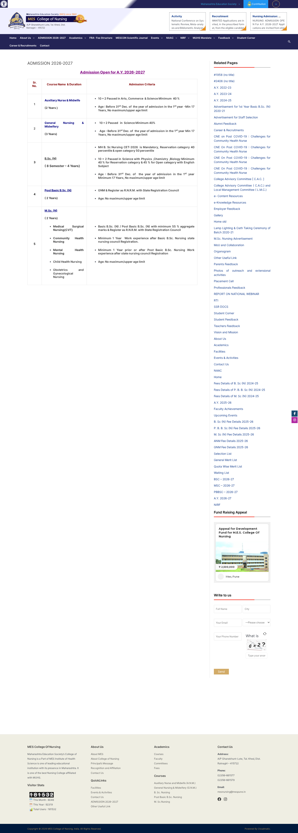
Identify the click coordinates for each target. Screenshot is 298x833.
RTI (216, 300)
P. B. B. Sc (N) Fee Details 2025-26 (237, 428)
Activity (177, 16)
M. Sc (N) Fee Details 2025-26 (234, 434)
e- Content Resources (228, 196)
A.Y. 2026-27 (222, 498)
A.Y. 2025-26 (223, 402)
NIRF (183, 37)
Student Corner (246, 37)
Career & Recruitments (23, 45)
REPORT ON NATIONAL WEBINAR (236, 294)
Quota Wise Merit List (228, 466)
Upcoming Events (225, 415)
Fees (157, 768)
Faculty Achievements (228, 409)
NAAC (170, 37)
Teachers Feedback (227, 326)
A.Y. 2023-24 (223, 93)
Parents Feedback (226, 264)
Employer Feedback (227, 208)
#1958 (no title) (224, 74)
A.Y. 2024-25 (223, 100)
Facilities (219, 351)
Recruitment (220, 16)
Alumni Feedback (225, 123)
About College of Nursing (105, 758)
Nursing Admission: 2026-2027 (273, 16)
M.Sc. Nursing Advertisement (233, 238)
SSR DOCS (221, 306)
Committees (161, 763)
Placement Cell (224, 281)
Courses (158, 754)
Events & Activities (226, 357)
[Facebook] (219, 799)
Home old (220, 221)
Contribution (259, 3)
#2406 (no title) (224, 81)
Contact (44, 45)
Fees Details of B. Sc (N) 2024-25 (236, 383)
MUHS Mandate (202, 37)
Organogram (222, 251)
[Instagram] (225, 799)
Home (13, 37)
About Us (25, 37)
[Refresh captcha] (264, 633)
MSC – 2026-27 (224, 485)
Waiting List (221, 472)
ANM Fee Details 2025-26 (231, 441)
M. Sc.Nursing (162, 801)
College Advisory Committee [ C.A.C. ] (239, 179)
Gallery (218, 215)
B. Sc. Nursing (162, 792)
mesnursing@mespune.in (232, 791)
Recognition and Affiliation (106, 768)
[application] (238, 4)
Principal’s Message (102, 763)
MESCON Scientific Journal (132, 37)
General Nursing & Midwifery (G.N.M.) (175, 787)
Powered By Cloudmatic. (258, 828)
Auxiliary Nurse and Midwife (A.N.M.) (174, 783)
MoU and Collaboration (229, 245)
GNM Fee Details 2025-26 (231, 447)
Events (155, 37)
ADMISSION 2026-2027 (52, 37)
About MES (97, 754)
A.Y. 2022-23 (222, 87)
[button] (4, 4)
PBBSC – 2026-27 (226, 492)
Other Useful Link (225, 257)
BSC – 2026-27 (224, 479)
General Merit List (225, 460)
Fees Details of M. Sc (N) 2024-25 (236, 396)
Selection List (223, 453)
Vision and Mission (226, 332)
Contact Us (221, 364)
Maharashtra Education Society (219, 3)
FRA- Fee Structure (100, 37)
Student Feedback (226, 319)
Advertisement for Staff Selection (236, 117)
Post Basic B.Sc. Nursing (168, 797)
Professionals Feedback (229, 287)
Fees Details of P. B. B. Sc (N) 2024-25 (239, 389)
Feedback (224, 37)
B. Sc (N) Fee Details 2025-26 (233, 421)
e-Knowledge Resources (230, 202)
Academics (76, 37)
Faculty (158, 758)
